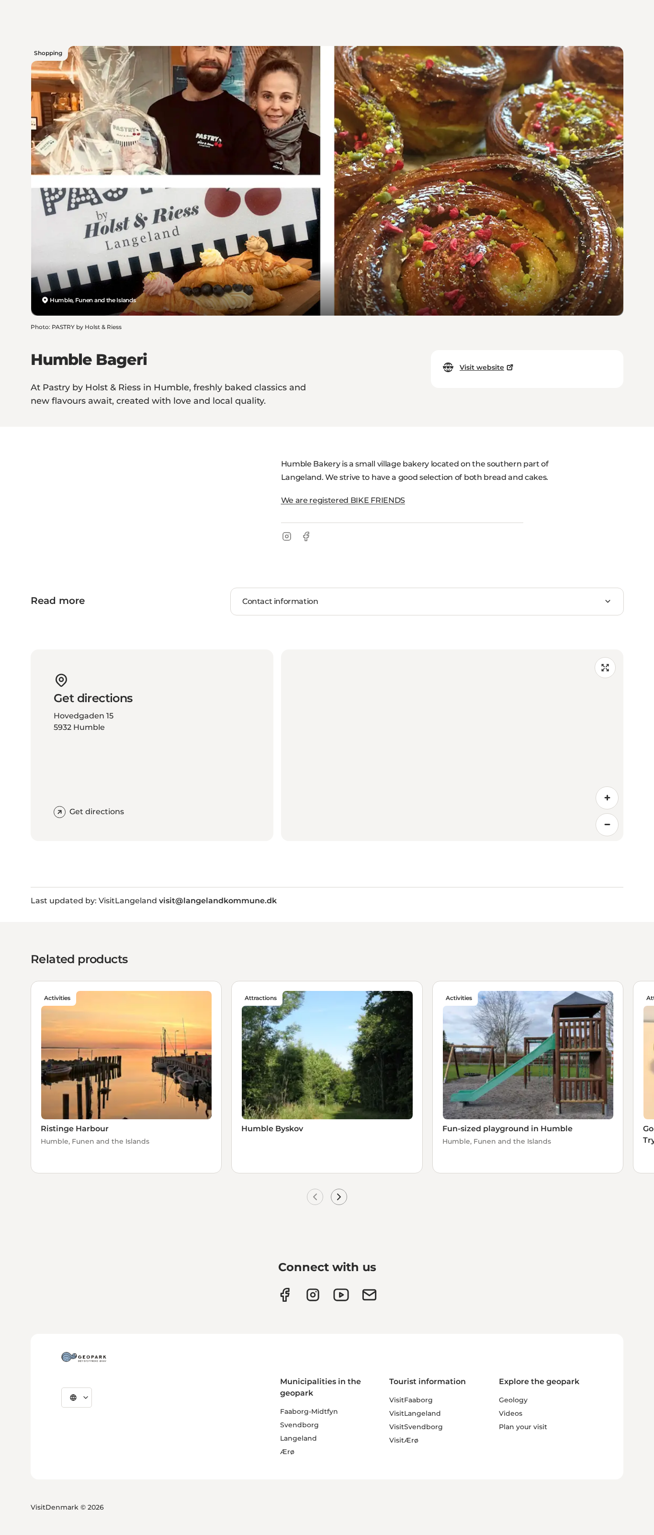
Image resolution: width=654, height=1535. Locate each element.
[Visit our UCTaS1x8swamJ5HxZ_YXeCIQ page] (341, 1294)
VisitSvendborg (416, 1426)
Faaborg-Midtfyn (309, 1411)
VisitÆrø (403, 1440)
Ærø (287, 1451)
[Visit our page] (312, 1294)
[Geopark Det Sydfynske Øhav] (83, 1357)
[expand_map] (605, 667)
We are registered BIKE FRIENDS (343, 500)
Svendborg (299, 1425)
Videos (510, 1413)
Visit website (482, 367)
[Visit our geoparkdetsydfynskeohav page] (284, 1294)
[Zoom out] (607, 824)
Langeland (298, 1438)
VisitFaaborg (411, 1400)
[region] (452, 745)
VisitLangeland (415, 1413)
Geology (513, 1400)
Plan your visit (523, 1426)
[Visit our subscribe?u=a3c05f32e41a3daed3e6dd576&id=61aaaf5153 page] (369, 1294)
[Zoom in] (607, 797)
